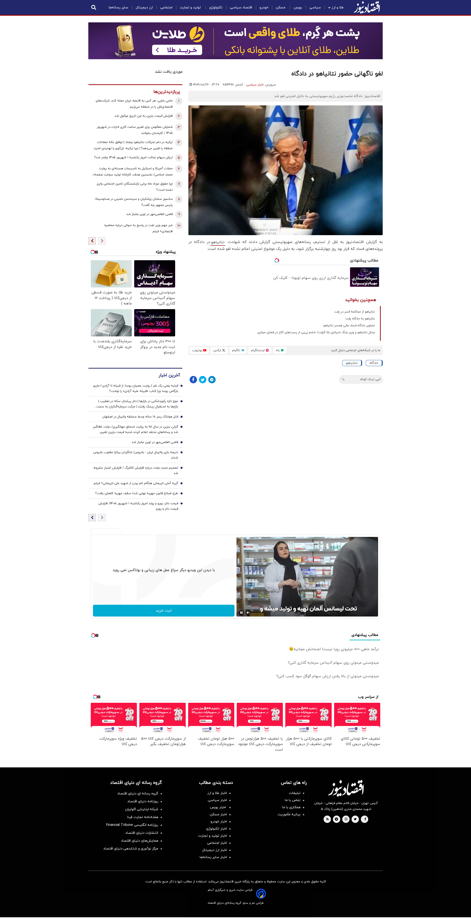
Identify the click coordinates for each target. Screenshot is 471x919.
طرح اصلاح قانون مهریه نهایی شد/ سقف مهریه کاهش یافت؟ (136, 493)
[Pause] (241, 613)
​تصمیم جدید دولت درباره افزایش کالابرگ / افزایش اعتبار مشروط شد (135, 470)
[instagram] (346, 819)
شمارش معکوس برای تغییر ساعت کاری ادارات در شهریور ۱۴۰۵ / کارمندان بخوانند (135, 130)
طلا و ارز (338, 7)
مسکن (281, 7)
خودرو (264, 7)
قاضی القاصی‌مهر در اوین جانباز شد (149, 214)
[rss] (327, 819)
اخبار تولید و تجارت (212, 835)
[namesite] (366, 7)
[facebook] (365, 819)
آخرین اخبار (169, 375)
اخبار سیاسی (254, 85)
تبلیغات (295, 793)
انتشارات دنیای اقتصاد (141, 833)
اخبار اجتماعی (217, 843)
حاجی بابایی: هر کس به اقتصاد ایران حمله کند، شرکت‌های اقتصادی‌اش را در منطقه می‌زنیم (134, 104)
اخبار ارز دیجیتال (214, 850)
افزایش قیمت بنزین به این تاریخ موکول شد (144, 116)
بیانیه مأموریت (289, 814)
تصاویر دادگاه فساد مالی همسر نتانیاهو (349, 325)
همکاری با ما (291, 807)
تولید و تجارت (191, 7)
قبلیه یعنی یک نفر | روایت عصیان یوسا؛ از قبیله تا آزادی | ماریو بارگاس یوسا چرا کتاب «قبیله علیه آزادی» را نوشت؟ (135, 388)
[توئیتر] (202, 379)
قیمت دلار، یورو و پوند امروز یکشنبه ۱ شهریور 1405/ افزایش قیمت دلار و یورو (138, 506)
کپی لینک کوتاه (370, 379)
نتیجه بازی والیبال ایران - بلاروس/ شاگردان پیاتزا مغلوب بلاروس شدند (135, 455)
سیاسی (315, 7)
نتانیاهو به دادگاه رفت (360, 318)
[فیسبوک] (193, 379)
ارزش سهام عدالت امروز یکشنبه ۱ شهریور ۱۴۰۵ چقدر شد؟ (133, 157)
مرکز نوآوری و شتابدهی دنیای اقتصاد (130, 848)
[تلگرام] (212, 379)
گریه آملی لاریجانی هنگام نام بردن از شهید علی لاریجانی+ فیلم (136, 483)
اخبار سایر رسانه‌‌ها (213, 857)
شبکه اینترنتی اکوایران (141, 809)
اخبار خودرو (218, 821)
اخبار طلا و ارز (217, 793)
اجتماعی (166, 7)
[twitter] (355, 819)
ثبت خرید (164, 610)
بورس (298, 7)
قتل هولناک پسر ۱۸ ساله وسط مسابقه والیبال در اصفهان (140, 417)
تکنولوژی (215, 7)
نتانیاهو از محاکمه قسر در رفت (354, 312)
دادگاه (373, 363)
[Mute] (248, 613)
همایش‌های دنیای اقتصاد (139, 840)
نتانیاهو (217, 242)
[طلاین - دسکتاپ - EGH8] (235, 40)
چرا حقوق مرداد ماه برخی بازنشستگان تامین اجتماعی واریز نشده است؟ (135, 187)
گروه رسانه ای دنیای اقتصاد (137, 793)
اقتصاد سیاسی (241, 7)
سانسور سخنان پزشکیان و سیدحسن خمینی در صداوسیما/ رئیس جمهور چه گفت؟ (134, 202)
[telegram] (336, 819)
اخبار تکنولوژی (216, 828)
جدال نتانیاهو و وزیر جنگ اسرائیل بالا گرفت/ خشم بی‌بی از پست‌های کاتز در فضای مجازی (316, 332)
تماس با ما (293, 800)
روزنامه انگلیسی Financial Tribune (132, 825)
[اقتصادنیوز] (346, 788)
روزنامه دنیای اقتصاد (142, 801)
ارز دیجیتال (144, 7)
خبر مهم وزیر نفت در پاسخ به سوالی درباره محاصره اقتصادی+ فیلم (138, 228)
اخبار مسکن (218, 814)
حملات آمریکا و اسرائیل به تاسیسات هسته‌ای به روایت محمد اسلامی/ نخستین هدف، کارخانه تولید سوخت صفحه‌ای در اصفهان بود (132, 172)
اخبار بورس (218, 807)
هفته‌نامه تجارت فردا (142, 817)
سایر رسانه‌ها (118, 7)
